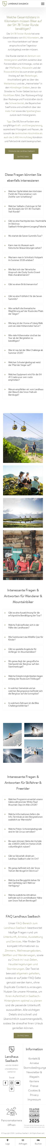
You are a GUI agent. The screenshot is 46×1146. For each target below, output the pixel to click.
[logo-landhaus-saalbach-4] (15, 2)
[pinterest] (11, 1089)
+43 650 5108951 (11, 1065)
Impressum (34, 1099)
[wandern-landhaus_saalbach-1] (23, 414)
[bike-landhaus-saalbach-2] (23, 531)
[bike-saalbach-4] (23, 466)
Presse (34, 1086)
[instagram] (11, 1083)
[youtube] (17, 1083)
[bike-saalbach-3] (23, 499)
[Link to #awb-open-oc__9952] (43, 4)
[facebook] (5, 1083)
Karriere (34, 1081)
